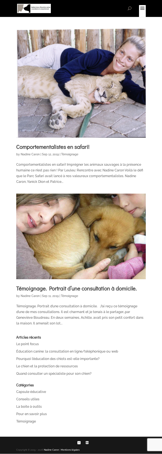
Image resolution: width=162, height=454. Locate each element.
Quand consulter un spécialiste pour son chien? (54, 374)
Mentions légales (70, 450)
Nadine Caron (30, 154)
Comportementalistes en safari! (52, 146)
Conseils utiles (27, 399)
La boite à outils (29, 407)
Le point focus (27, 344)
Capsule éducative (31, 392)
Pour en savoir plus (31, 414)
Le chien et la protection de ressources (47, 366)
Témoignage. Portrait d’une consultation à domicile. (76, 288)
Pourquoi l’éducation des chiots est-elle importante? (58, 359)
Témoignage (69, 154)
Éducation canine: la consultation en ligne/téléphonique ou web (67, 351)
